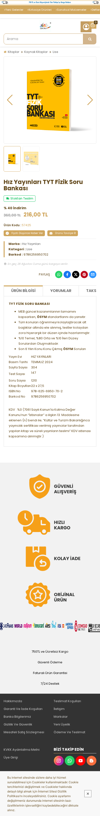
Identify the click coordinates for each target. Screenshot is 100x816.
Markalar (61, 716)
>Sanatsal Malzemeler (71, 10)
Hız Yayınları (31, 243)
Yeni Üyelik (62, 724)
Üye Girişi (11, 757)
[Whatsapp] (58, 274)
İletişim (59, 709)
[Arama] (89, 38)
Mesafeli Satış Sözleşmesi (24, 732)
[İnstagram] (59, 761)
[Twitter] (75, 274)
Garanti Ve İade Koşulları (23, 709)
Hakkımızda (13, 701)
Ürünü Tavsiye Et (65, 233)
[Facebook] (67, 274)
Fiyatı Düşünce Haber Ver (27, 233)
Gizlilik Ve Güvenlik (18, 724)
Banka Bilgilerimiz (17, 716)
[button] (10, 100)
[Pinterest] (84, 274)
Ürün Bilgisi (23, 290)
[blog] (91, 761)
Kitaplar (13, 52)
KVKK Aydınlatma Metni (22, 749)
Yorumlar (60, 290)
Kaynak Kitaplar (36, 52)
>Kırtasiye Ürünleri (39, 10)
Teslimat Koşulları (67, 701)
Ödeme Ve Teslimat (69, 732)
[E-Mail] (92, 274)
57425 (26, 225)
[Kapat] (88, 793)
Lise (55, 52)
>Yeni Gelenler (13, 10)
